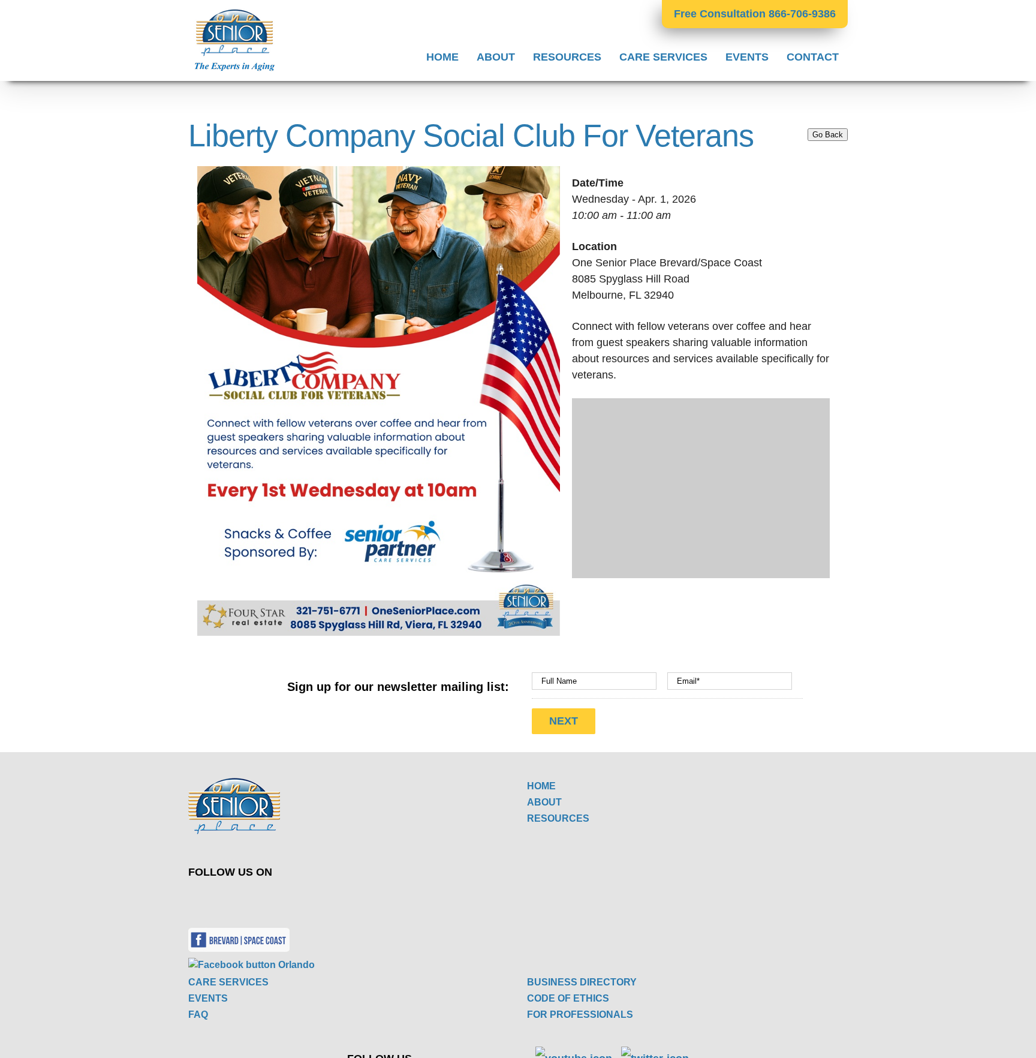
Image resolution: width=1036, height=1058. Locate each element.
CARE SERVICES (228, 982)
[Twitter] (340, 898)
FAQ (198, 1014)
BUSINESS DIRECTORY (582, 982)
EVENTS (208, 998)
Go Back (827, 134)
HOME (541, 786)
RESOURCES (558, 818)
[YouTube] (368, 898)
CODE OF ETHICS (568, 998)
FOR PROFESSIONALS (580, 1014)
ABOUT (544, 802)
